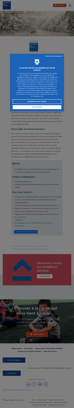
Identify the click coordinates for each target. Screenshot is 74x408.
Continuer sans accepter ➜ (54, 56)
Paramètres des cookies (37, 101)
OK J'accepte (37, 107)
